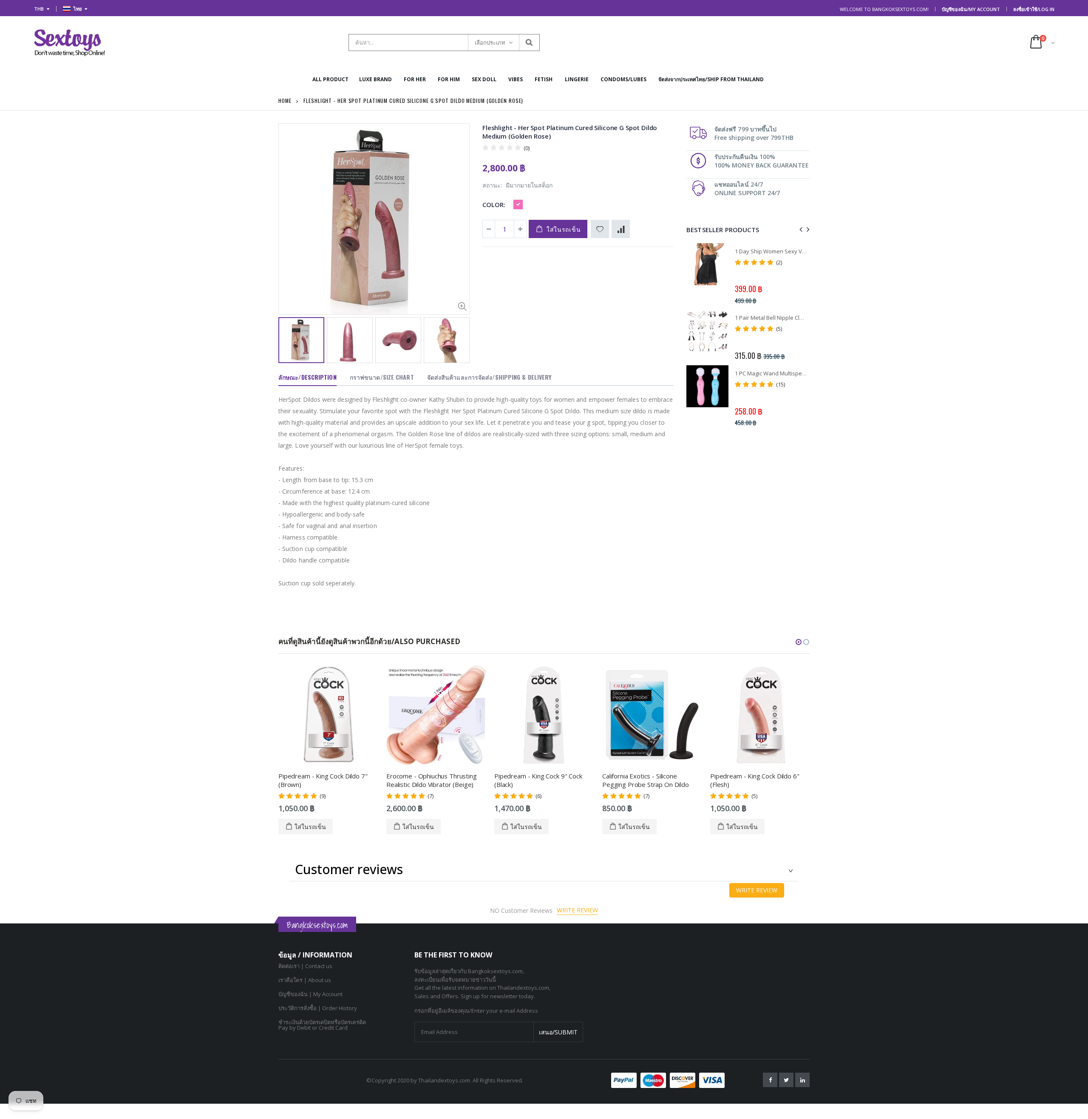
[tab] (307, 377)
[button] (798, 642)
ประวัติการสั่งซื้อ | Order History (317, 1008)
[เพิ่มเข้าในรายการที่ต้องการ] (600, 229)
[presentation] (287, 339)
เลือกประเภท (490, 42)
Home (285, 100)
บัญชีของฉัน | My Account (310, 994)
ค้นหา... (528, 42)
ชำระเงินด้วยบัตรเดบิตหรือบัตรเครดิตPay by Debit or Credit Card (322, 1024)
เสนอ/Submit (558, 1032)
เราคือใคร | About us (304, 980)
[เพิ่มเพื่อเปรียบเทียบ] (621, 229)
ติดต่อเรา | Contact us (305, 966)
